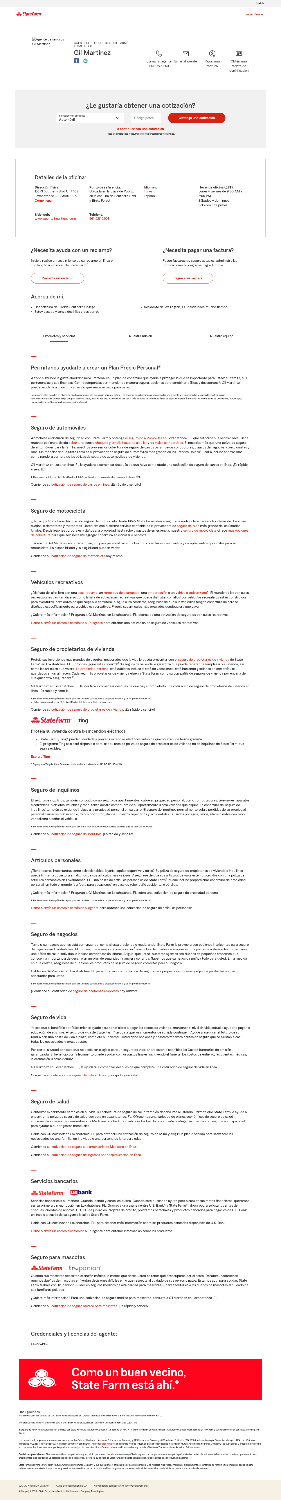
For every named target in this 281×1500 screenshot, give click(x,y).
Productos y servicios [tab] (59, 336)
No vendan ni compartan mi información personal (121, 1485)
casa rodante (87, 593)
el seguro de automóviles (143, 438)
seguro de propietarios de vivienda (203, 659)
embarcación (157, 593)
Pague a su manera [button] (187, 278)
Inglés (148, 191)
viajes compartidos (169, 443)
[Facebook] (76, 60)
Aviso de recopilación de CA (71, 1485)
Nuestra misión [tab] (140, 336)
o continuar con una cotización (140, 129)
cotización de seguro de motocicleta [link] (78, 556)
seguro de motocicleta (199, 530)
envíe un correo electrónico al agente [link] (71, 908)
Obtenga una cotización (197, 118)
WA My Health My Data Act (34, 1485)
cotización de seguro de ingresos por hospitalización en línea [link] (96, 1155)
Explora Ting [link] (40, 756)
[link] (185, 64)
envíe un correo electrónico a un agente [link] (73, 623)
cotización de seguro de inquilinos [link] (76, 834)
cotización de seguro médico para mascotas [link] (84, 1306)
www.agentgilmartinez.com (55, 218)
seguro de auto (188, 526)
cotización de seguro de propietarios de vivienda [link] (87, 709)
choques (101, 443)
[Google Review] (85, 60)
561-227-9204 (99, 218)
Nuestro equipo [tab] (221, 336)
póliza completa (107, 1443)
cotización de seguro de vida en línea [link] (78, 1075)
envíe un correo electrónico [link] (63, 1231)
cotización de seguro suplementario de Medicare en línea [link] (93, 1147)
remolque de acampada (121, 593)
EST (228, 187)
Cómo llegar (44, 200)
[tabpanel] (140, 198)
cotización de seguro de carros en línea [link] (80, 484)
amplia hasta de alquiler (129, 443)
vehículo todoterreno (191, 593)
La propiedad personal (92, 669)
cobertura (76, 443)
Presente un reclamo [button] (57, 278)
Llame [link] (35, 623)
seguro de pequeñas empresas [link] (95, 991)
